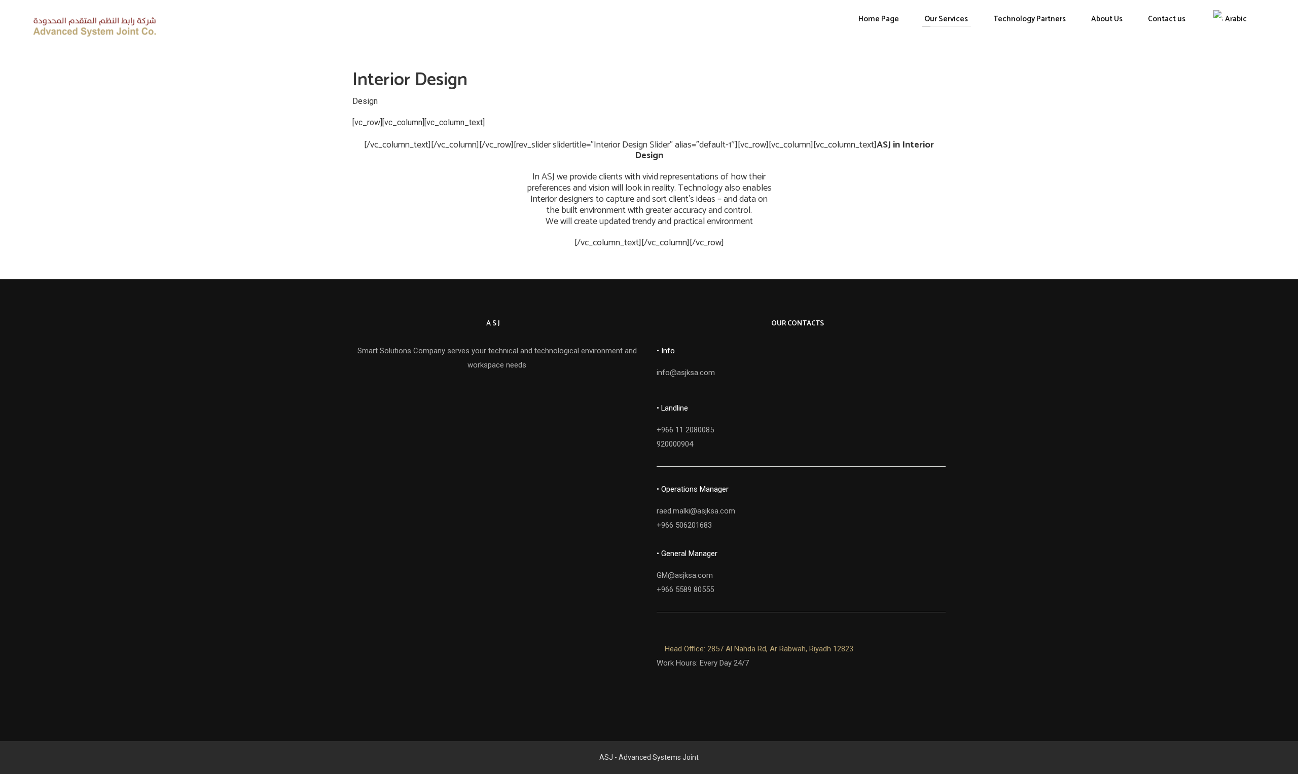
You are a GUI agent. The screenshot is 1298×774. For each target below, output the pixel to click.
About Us (1107, 19)
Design (365, 100)
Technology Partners (1029, 19)
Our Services (946, 19)
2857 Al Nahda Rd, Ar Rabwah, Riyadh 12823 (759, 648)
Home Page (878, 19)
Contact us (1166, 19)
